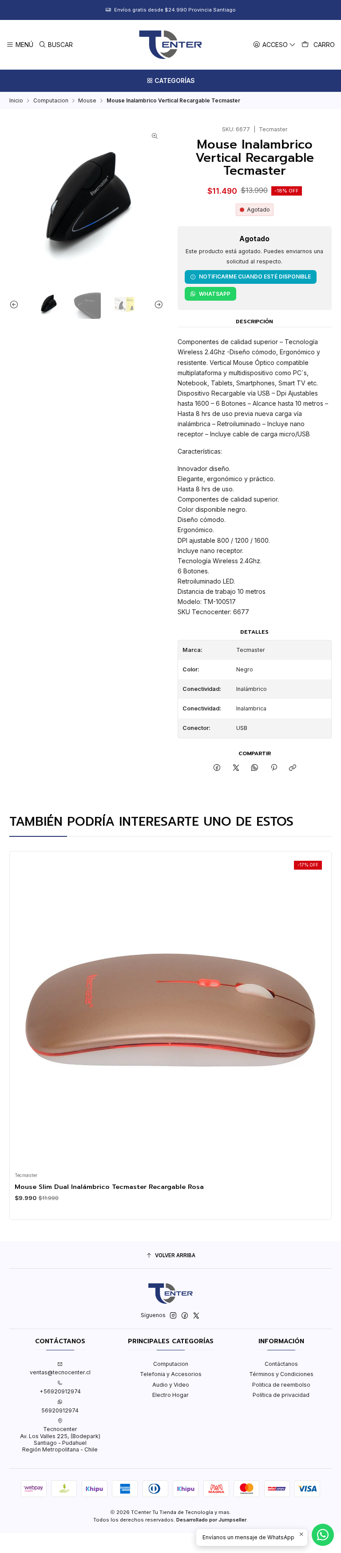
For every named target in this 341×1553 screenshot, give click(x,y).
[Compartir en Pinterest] (274, 768)
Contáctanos (281, 1364)
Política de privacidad (281, 1395)
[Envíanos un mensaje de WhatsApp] (323, 1535)
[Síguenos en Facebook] (185, 1316)
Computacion (50, 100)
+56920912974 (60, 1391)
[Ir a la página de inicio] (170, 44)
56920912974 (60, 1410)
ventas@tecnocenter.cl (60, 1372)
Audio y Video (170, 1384)
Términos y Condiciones (281, 1374)
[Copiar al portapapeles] (292, 768)
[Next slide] (156, 304)
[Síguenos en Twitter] (196, 1316)
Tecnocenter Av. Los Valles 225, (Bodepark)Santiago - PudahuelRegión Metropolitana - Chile (60, 1439)
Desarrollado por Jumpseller (211, 1520)
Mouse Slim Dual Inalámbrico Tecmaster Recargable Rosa (109, 1186)
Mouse (87, 100)
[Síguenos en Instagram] (173, 1316)
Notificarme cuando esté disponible (255, 276)
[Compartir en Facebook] (217, 768)
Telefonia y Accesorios (171, 1374)
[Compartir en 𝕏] (236, 768)
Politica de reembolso (281, 1384)
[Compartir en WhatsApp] (255, 768)
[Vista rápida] (24, 1009)
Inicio (16, 100)
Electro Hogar (170, 1395)
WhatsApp (214, 293)
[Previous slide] (16, 304)
